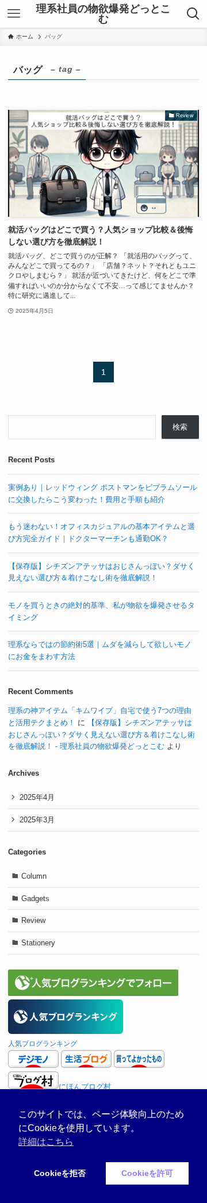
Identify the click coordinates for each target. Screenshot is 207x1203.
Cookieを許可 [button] (147, 1173)
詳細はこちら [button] (46, 1142)
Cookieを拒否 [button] (60, 1173)
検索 (179, 427)
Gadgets (35, 898)
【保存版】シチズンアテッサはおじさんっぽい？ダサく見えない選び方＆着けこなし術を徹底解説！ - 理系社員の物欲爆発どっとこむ (101, 734)
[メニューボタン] (14, 14)
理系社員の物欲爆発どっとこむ (103, 13)
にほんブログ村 (85, 1086)
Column (34, 876)
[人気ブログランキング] (65, 1031)
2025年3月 (37, 819)
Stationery (38, 942)
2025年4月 (37, 797)
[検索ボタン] (193, 14)
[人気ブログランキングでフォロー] (93, 993)
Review (33, 920)
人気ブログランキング (42, 1043)
